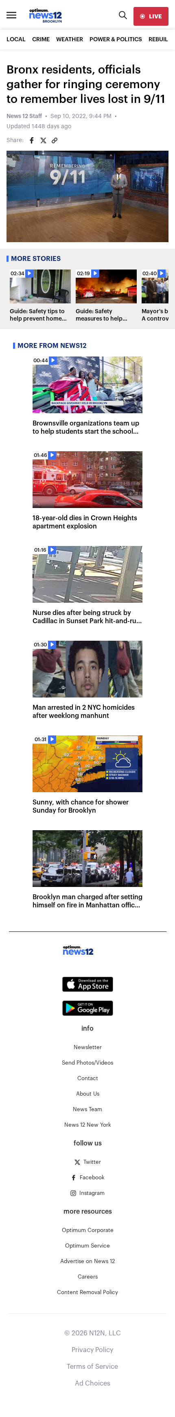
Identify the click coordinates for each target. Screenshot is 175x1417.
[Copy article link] (54, 140)
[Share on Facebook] (31, 140)
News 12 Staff (24, 116)
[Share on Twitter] (43, 140)
